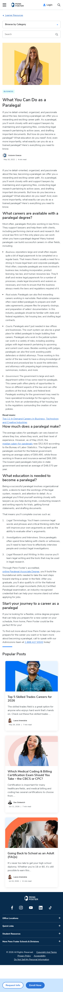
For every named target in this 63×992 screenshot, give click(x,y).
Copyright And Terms (46, 952)
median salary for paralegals (17, 443)
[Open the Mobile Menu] (4, 5)
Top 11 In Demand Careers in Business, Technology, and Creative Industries (30, 420)
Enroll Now (35, 985)
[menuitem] (17, 4)
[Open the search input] (59, 5)
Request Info (13, 985)
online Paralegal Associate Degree (20, 571)
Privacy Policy (24, 955)
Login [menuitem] (49, 4)
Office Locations (10, 918)
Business (8, 91)
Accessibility (40, 955)
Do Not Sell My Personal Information (31, 959)
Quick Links (8, 926)
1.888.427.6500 (34, 642)
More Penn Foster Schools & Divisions (20, 941)
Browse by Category (15, 24)
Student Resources (11, 934)
